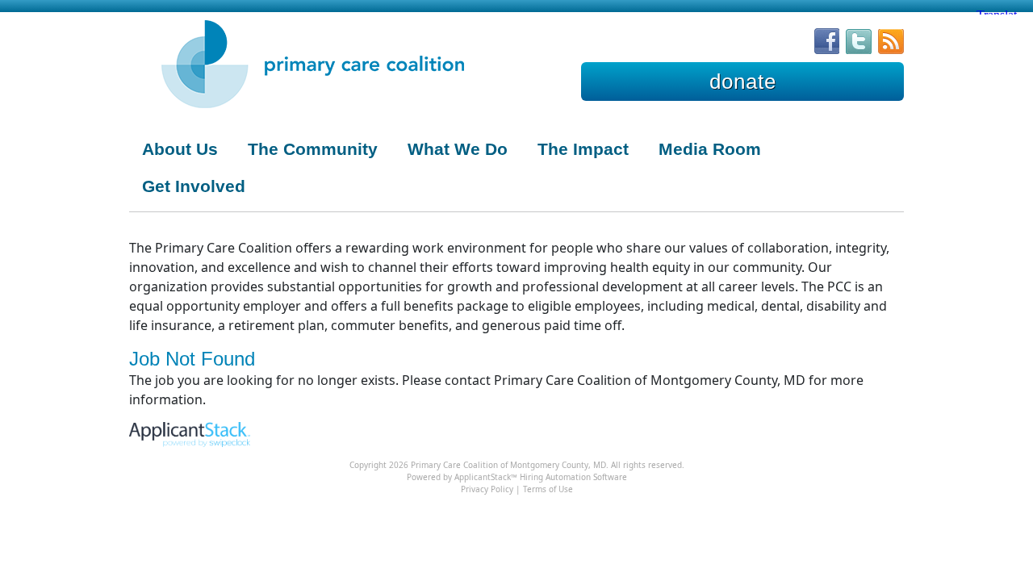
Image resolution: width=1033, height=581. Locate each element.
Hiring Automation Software (573, 477)
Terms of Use (548, 489)
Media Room (710, 149)
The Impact (583, 149)
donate (742, 81)
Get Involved (193, 186)
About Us (180, 149)
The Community (313, 149)
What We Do (458, 149)
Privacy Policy (487, 489)
